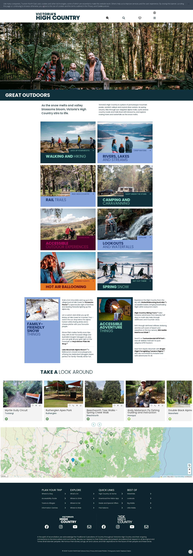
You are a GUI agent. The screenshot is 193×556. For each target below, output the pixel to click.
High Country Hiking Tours (146, 313)
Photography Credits (114, 551)
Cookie (100, 6)
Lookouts (130, 498)
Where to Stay (47, 494)
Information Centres (50, 508)
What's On (74, 494)
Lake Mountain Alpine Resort (74, 350)
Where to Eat (75, 503)
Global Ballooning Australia (152, 302)
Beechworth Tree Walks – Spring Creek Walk (102, 411)
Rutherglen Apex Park (59, 410)
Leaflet (164, 477)
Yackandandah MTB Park (153, 338)
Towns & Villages (48, 503)
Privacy (92, 551)
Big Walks (131, 503)
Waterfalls (131, 494)
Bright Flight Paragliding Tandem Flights (150, 350)
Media (129, 551)
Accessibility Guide (49, 498)
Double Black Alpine (180, 410)
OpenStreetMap (179, 477)
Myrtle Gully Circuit (16, 410)
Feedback (124, 551)
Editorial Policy (85, 551)
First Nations (103, 508)
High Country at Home (107, 494)
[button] (40, 406)
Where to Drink (76, 498)
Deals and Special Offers (108, 503)
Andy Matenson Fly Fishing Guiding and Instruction (143, 411)
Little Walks (131, 508)
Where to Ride (75, 508)
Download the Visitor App (109, 498)
